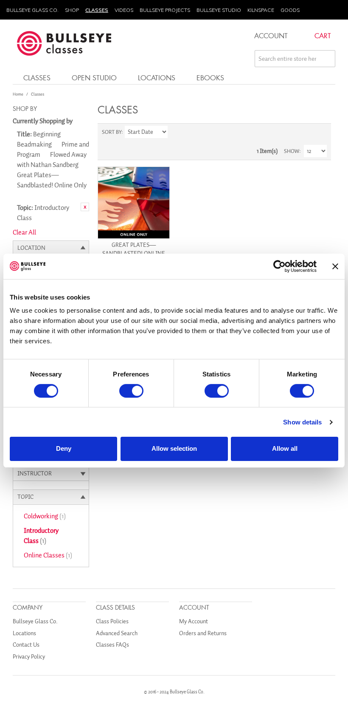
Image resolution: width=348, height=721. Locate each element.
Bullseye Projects (165, 10)
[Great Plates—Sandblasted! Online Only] (134, 203)
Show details (302, 422)
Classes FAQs (112, 644)
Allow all (284, 448)
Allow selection (174, 448)
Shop (72, 10)
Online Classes (48, 555)
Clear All (24, 232)
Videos (124, 10)
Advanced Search (117, 633)
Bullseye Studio (218, 10)
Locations (156, 77)
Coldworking (45, 516)
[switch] (131, 391)
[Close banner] (335, 266)
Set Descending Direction (175, 132)
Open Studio (94, 77)
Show (291, 151)
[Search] (326, 58)
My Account (193, 621)
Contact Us (26, 644)
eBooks (210, 77)
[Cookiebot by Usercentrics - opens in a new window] (279, 266)
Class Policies (112, 621)
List (320, 132)
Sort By (111, 132)
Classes (96, 10)
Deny (63, 448)
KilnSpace (260, 10)
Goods (290, 10)
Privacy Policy (29, 656)
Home (18, 94)
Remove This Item (85, 207)
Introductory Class (41, 536)
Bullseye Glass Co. (32, 10)
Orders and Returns (203, 633)
